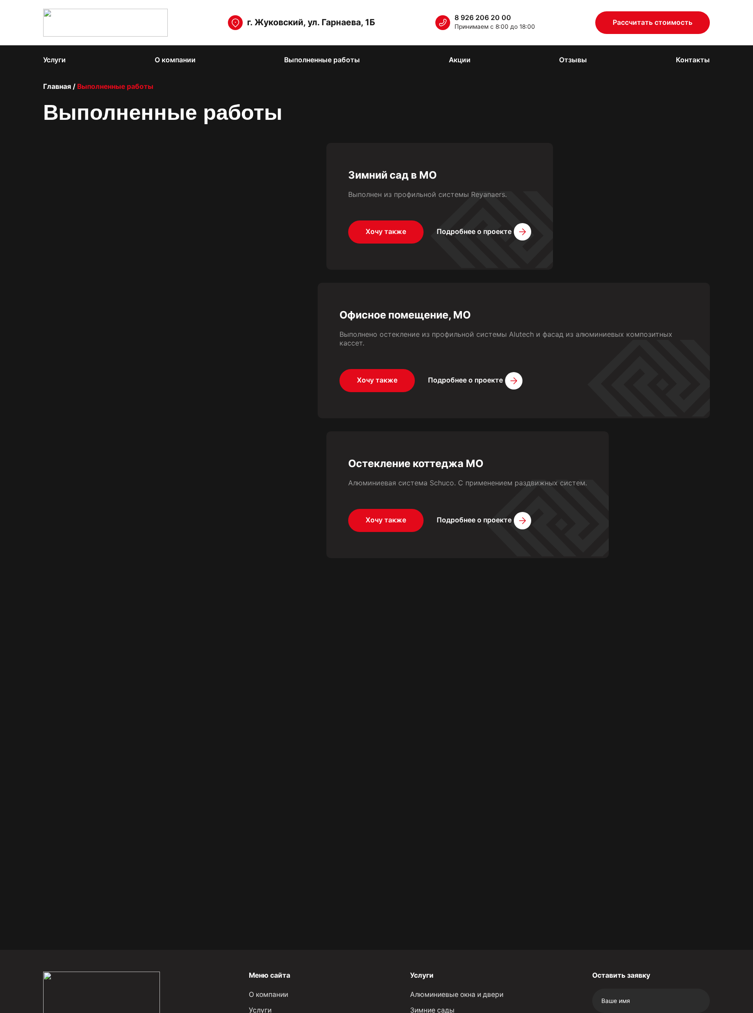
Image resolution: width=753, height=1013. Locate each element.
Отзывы (573, 60)
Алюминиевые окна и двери (456, 994)
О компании (175, 60)
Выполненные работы (322, 60)
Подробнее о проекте (474, 231)
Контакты (693, 60)
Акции (460, 60)
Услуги (54, 60)
